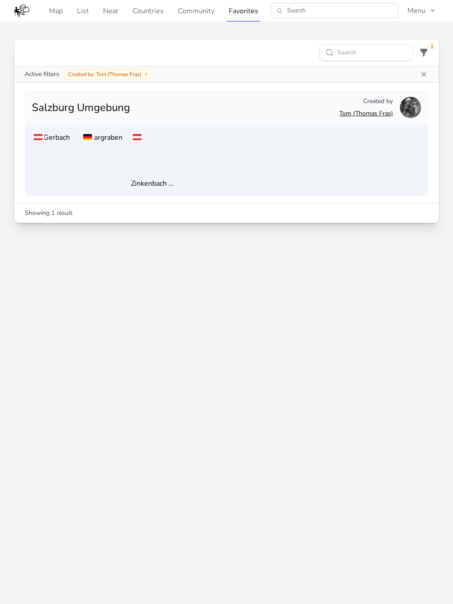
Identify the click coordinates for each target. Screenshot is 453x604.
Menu (416, 10)
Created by (378, 101)
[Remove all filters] (424, 74)
